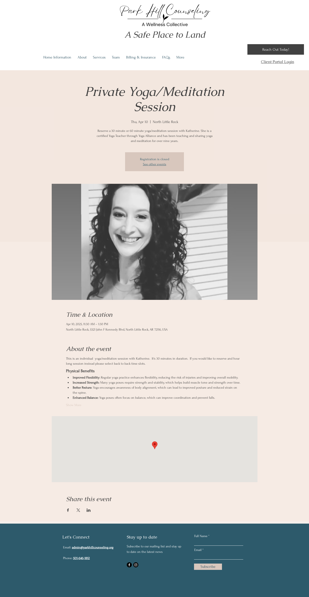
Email (198, 550)
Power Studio (196, 594)
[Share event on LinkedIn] (89, 510)
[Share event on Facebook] (68, 510)
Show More (73, 405)
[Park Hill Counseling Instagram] (135, 564)
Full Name (200, 536)
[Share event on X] (78, 510)
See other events (154, 164)
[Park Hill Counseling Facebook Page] (129, 564)
